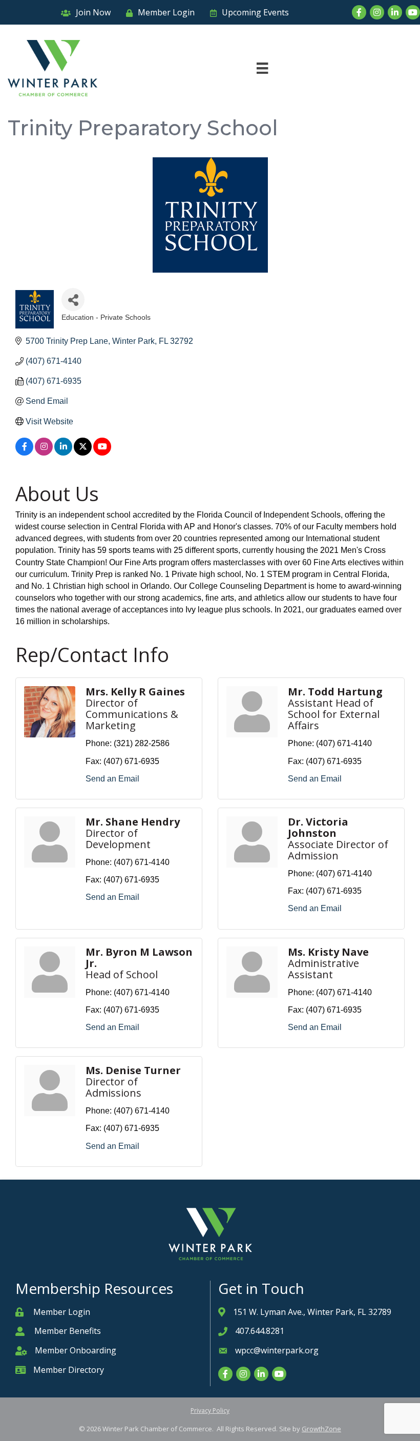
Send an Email (112, 778)
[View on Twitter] (83, 452)
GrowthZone (321, 1428)
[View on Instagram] (44, 452)
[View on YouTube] (102, 452)
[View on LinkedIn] (63, 452)
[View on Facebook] (24, 452)
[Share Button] (73, 299)
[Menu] (262, 68)
